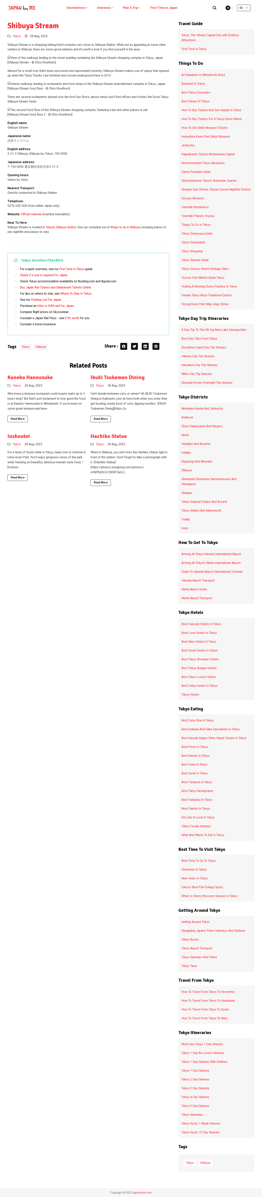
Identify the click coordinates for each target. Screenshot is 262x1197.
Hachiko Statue (109, 436)
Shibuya (41, 347)
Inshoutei (18, 436)
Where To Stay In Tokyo (75, 293)
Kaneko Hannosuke (30, 377)
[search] (215, 8)
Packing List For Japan (46, 299)
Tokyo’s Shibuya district (61, 227)
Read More (18, 419)
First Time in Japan (163, 8)
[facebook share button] (123, 346)
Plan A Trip (130, 8)
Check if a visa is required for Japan (43, 275)
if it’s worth (72, 318)
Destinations (76, 8)
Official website (31, 214)
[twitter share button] (134, 346)
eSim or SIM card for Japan (55, 306)
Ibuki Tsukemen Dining (118, 377)
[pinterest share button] (155, 346)
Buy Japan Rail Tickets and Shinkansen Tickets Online (55, 287)
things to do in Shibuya (125, 227)
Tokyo (17, 36)
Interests (103, 8)
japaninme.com (142, 1193)
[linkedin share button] (145, 346)
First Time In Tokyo (71, 269)
